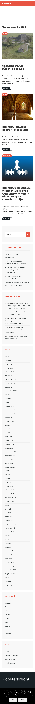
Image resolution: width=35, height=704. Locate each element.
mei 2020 (8, 581)
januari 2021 (9, 555)
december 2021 (10, 524)
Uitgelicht (8, 626)
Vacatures (8, 634)
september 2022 (10, 498)
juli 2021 (7, 536)
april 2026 (8, 364)
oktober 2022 (9, 494)
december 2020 (10, 559)
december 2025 (10, 379)
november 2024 (10, 414)
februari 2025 (9, 406)
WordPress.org (10, 663)
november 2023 (10, 456)
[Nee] (33, 696)
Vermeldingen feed (11, 655)
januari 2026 (9, 376)
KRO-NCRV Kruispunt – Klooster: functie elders (15, 128)
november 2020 (10, 562)
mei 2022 (8, 513)
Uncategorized (7, 155)
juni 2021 (7, 540)
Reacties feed (10, 659)
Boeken (7, 607)
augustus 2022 (10, 501)
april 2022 (8, 517)
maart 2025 (9, 402)
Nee (22, 700)
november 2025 (10, 383)
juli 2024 (7, 425)
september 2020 (11, 570)
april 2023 (8, 482)
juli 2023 (7, 471)
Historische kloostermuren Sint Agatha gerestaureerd (14, 329)
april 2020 (8, 585)
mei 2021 (8, 543)
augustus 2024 (10, 421)
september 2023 (10, 463)
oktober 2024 (9, 418)
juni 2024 (8, 429)
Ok (12, 700)
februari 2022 (9, 520)
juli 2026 (7, 357)
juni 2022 (8, 509)
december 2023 (10, 452)
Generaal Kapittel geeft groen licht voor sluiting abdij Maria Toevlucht (15, 320)
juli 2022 (7, 505)
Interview (8, 611)
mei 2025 (8, 399)
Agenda (8, 603)
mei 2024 (8, 433)
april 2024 (8, 437)
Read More (7, 88)
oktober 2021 (9, 532)
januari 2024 (9, 448)
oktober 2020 (9, 566)
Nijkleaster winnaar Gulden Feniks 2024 (13, 67)
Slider (7, 622)
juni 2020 (8, 578)
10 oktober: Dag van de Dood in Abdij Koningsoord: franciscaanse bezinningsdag (17, 270)
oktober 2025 (9, 387)
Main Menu (7, 3)
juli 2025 (7, 395)
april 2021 (8, 547)
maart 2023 (9, 486)
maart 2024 (9, 440)
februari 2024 (9, 444)
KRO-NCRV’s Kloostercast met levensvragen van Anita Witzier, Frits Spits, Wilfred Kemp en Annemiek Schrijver (16, 193)
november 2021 (10, 528)
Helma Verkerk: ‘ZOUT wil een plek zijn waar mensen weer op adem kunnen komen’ (17, 305)
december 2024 (10, 410)
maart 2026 (9, 368)
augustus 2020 (10, 574)
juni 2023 (8, 475)
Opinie (7, 618)
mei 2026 (8, 360)
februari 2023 (9, 490)
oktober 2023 (9, 460)
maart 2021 (9, 551)
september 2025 (11, 391)
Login (7, 652)
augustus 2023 (10, 467)
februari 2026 (9, 372)
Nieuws (5, 33)
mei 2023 (8, 479)
